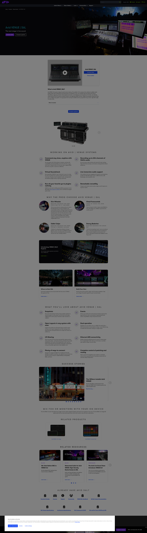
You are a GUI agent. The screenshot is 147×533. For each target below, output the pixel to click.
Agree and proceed (13, 525)
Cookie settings (28, 525)
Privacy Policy (77, 522)
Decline (21, 525)
